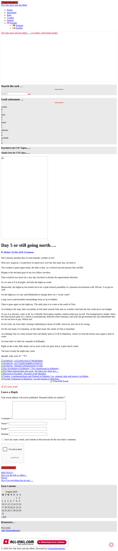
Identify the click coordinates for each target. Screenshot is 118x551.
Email (4, 429)
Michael (7, 252)
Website (4, 434)
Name (4, 423)
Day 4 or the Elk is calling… (14, 473)
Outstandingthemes (56, 548)
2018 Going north (9, 386)
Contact (10, 17)
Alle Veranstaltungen (10, 530)
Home (10, 10)
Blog (9, 15)
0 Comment (29, 252)
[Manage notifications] (111, 544)
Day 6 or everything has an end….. (17, 479)
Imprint (10, 20)
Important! (11, 12)
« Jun (3, 516)
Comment (6, 418)
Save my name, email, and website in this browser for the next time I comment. (40, 439)
